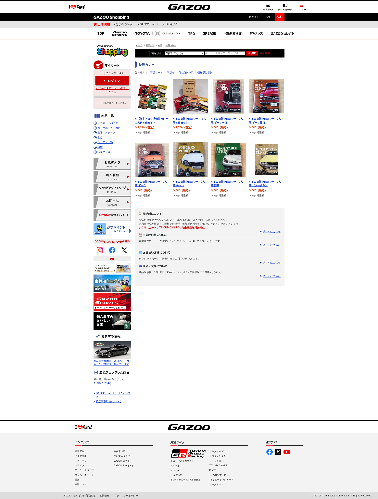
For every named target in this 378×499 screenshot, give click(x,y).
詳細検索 (265, 53)
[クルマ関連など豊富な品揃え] (112, 56)
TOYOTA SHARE (218, 465)
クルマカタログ (285, 9)
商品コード (157, 72)
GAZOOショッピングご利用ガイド (160, 24)
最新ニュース (82, 484)
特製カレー (171, 45)
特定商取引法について (108, 401)
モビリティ (81, 460)
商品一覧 (150, 45)
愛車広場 (79, 451)
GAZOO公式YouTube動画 (287, 452)
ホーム (139, 45)
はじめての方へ (125, 24)
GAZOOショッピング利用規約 (79, 495)
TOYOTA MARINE (218, 475)
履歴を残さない (105, 383)
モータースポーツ (84, 470)
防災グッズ (103, 151)
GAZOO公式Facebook (269, 452)
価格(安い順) (186, 72)
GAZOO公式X (278, 452)
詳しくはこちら (272, 231)
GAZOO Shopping (111, 17)
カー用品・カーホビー (110, 127)
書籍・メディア (106, 132)
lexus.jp (174, 470)
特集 (77, 479)
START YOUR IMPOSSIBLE (185, 479)
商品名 (171, 72)
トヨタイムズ (216, 451)
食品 (160, 45)
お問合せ (104, 495)
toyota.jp (175, 465)
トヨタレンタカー (218, 456)
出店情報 (103, 24)
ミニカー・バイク (107, 123)
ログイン (254, 17)
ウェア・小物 (105, 142)
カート (279, 17)
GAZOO (189, 7)
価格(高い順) (204, 72)
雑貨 (100, 147)
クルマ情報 (81, 456)
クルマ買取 (215, 460)
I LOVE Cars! (77, 7)
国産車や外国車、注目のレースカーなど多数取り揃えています (111, 363)
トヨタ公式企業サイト (182, 460)
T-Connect (176, 475)
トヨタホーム (216, 484)
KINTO (212, 470)
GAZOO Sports (121, 460)
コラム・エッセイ (84, 475)
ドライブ (79, 465)
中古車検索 (268, 9)
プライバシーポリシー (126, 495)
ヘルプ (267, 17)
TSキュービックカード (221, 479)
